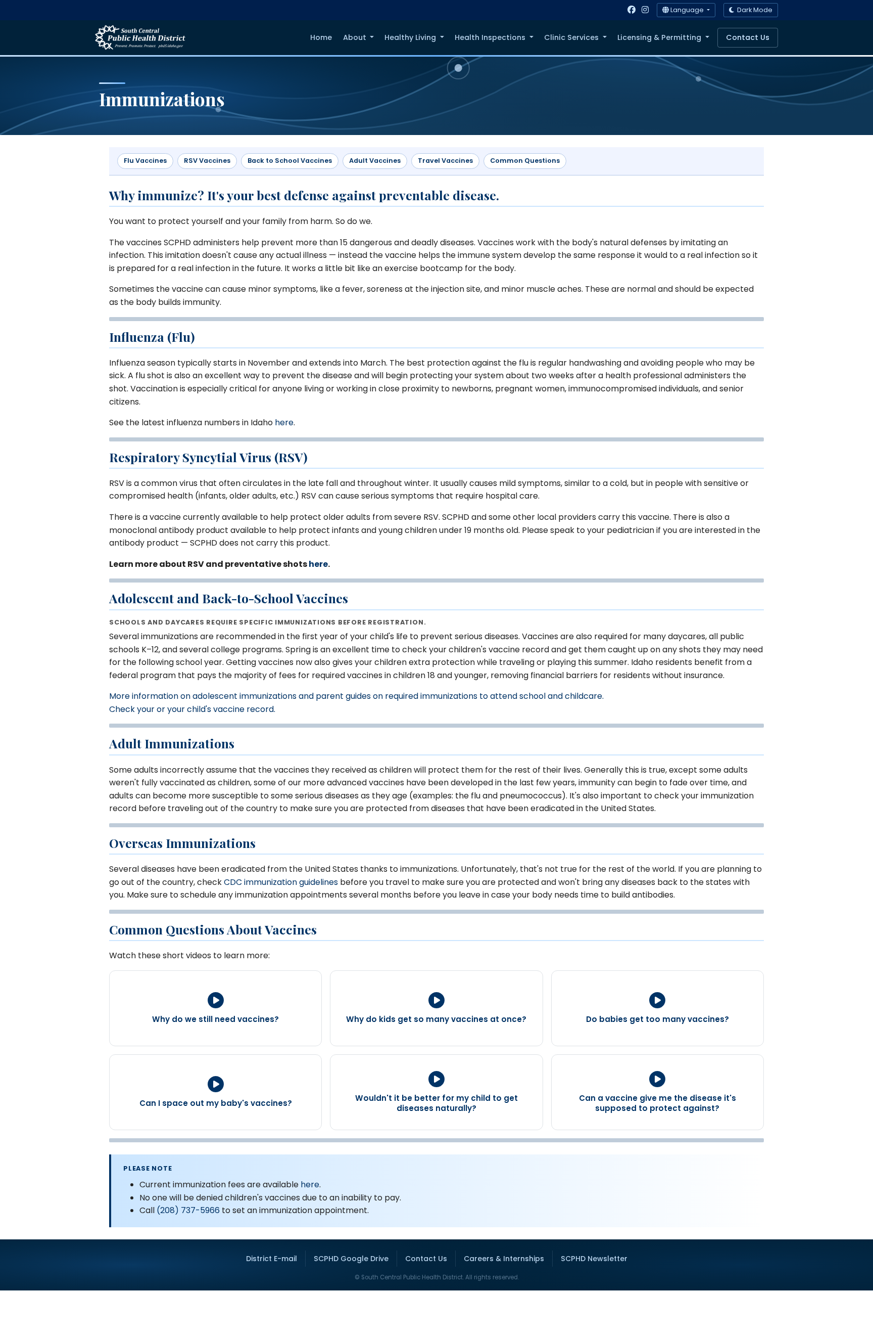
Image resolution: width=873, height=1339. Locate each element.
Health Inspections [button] (491, 37)
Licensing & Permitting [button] (660, 37)
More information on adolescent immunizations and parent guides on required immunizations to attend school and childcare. (356, 696)
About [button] (355, 37)
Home (321, 37)
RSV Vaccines (207, 160)
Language (687, 10)
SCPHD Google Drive (351, 1259)
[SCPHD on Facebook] (631, 10)
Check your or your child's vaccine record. (192, 709)
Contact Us (747, 37)
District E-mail (271, 1259)
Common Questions (525, 160)
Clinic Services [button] (572, 37)
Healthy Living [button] (411, 37)
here (284, 422)
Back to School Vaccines (290, 160)
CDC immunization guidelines (281, 882)
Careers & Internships (504, 1259)
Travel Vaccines (445, 160)
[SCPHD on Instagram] (645, 10)
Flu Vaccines (145, 160)
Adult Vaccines (375, 160)
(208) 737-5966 (188, 1210)
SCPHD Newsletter (594, 1259)
